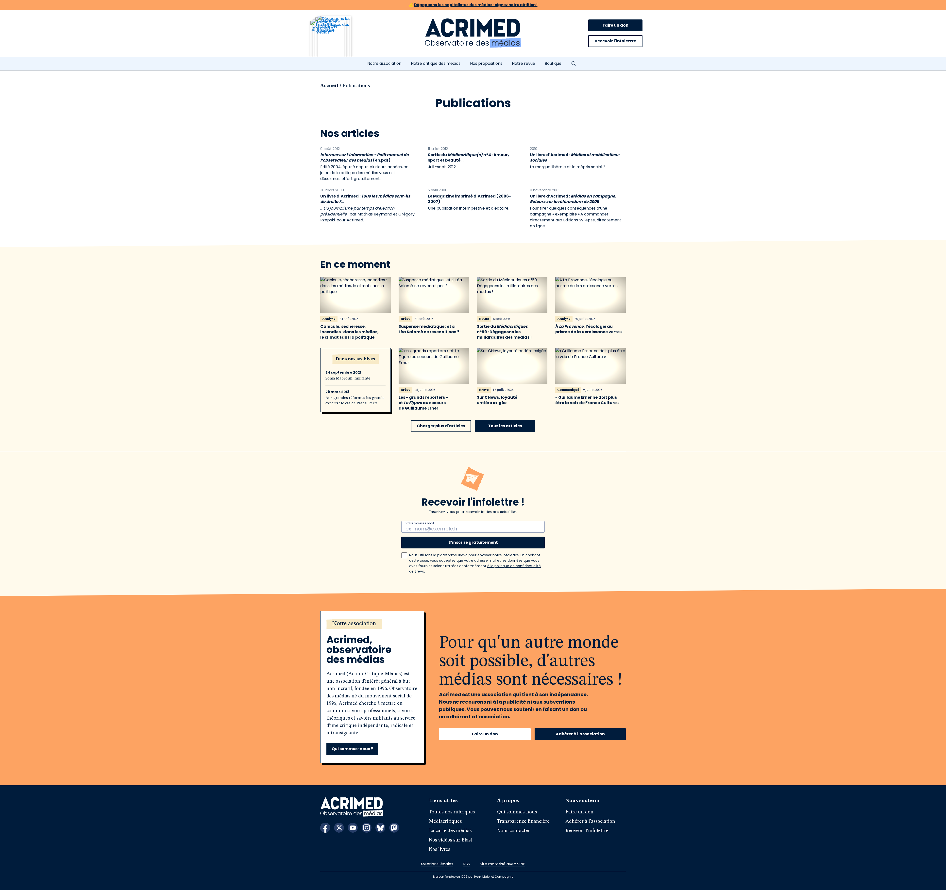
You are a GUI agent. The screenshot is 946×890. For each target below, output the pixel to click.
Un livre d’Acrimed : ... (365, 199)
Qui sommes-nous (517, 812)
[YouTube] (353, 828)
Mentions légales (437, 864)
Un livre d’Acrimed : (574, 157)
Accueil (329, 85)
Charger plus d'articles (441, 426)
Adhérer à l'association (580, 734)
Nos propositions (486, 63)
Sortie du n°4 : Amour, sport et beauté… (468, 157)
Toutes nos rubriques (452, 812)
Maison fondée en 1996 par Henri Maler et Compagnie (473, 876)
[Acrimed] (473, 33)
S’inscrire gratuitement (473, 542)
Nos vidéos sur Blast (450, 840)
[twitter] (339, 828)
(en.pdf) (364, 157)
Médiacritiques (445, 821)
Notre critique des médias (435, 63)
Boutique (553, 63)
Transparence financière (523, 821)
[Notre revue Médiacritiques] (337, 39)
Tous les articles (505, 426)
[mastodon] (394, 828)
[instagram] (367, 828)
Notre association (384, 63)
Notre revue (523, 63)
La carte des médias (450, 830)
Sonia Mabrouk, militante (347, 378)
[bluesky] (380, 828)
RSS (466, 864)
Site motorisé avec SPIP (502, 864)
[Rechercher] (573, 63)
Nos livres (439, 849)
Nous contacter (513, 830)
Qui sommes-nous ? (352, 749)
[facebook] (325, 828)
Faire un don (615, 25)
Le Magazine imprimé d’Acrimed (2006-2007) (469, 199)
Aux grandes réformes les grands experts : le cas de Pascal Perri (354, 400)
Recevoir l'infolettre (615, 41)
